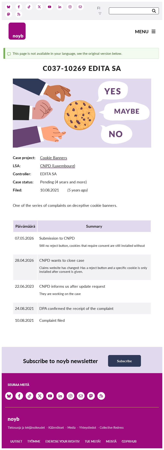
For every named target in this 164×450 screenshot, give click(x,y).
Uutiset (16, 441)
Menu (142, 31)
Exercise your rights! (62, 441)
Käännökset (56, 427)
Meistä (111, 441)
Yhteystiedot (87, 427)
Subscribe (124, 361)
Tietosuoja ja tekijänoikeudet (26, 427)
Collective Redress (112, 427)
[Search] (154, 11)
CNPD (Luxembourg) (57, 165)
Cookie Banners (53, 157)
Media (71, 427)
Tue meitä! (93, 441)
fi (98, 8)
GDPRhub (129, 441)
